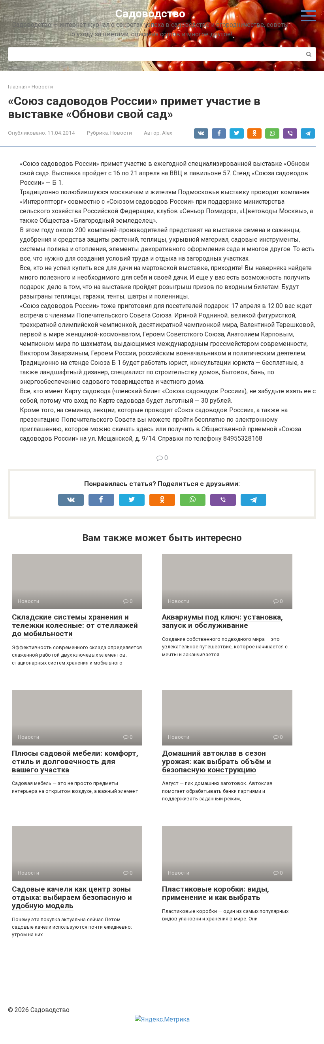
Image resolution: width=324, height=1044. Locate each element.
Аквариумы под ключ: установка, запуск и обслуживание (222, 621)
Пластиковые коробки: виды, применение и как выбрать (215, 893)
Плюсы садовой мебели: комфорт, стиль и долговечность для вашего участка (75, 761)
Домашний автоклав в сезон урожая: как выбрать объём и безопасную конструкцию (216, 761)
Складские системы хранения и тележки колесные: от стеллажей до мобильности (75, 625)
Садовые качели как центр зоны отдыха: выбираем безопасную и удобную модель (72, 897)
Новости (121, 133)
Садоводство (150, 13)
